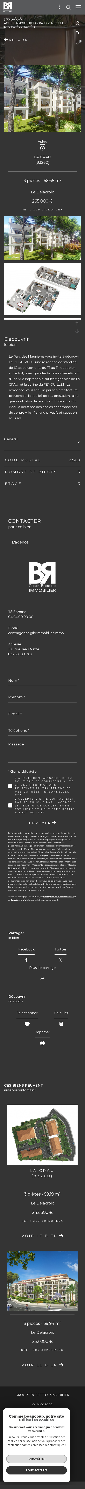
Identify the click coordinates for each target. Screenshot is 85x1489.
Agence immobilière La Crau (24, 23)
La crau (9, 26)
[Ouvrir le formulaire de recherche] (68, 7)
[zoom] (42, 258)
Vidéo (42, 141)
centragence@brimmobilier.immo (36, 633)
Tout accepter (37, 1470)
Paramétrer (36, 1459)
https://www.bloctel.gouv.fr (32, 884)
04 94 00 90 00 (20, 617)
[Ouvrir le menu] (78, 7)
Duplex (24, 26)
